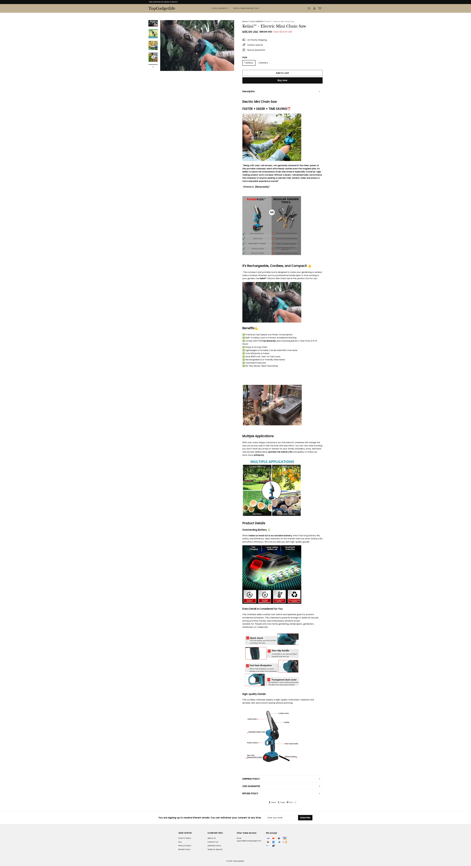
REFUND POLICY (184, 849)
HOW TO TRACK (184, 838)
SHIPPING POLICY (214, 846)
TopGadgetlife (160, 8)
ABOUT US (212, 838)
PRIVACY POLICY (184, 846)
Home (245, 21)
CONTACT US (213, 842)
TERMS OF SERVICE (215, 849)
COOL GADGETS (220, 8)
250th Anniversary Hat (246, 8)
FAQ (180, 842)
